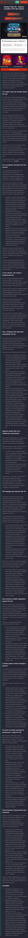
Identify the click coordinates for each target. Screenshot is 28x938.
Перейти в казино (14, 14)
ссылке (16, 161)
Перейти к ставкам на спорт (14, 18)
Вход (17, 2)
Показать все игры (14, 69)
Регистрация (24, 2)
